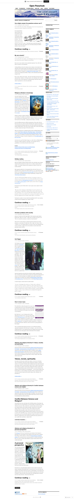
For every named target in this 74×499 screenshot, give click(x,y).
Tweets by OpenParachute (41, 493)
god (29, 86)
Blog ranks (51, 8)
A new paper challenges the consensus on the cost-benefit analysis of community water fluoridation (53, 103)
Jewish (18, 381)
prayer (27, 381)
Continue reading (22, 49)
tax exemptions (29, 338)
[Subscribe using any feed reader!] (49, 171)
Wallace (33, 338)
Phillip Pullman (25, 154)
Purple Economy (22, 338)
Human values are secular (50, 123)
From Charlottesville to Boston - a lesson (52, 121)
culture (20, 206)
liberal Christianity (22, 235)
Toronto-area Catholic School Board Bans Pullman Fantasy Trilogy (30, 133)
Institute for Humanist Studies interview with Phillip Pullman (25, 146)
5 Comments (41, 296)
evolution (19, 152)
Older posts (17, 487)
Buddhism (34, 378)
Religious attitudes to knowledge (24, 93)
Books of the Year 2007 (22, 181)
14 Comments (41, 336)
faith (27, 86)
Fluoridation (22, 8)
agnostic (19, 151)
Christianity (22, 51)
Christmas (21, 208)
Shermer (36, 482)
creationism (36, 151)
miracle (21, 88)
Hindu (29, 380)
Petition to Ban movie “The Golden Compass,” (28, 131)
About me (37, 8)
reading (32, 208)
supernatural (32, 51)
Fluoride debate (29, 8)
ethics (18, 235)
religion (26, 51)
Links (42, 8)
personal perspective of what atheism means (27, 348)
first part (18, 433)
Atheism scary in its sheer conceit (32, 71)
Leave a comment (27, 160)
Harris (26, 481)
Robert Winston (39, 277)
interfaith (32, 206)
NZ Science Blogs (51, 141)
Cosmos (16, 265)
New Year (29, 208)
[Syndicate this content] (46, 141)
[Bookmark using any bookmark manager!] (55, 170)
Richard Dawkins (34, 277)
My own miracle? (19, 55)
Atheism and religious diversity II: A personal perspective (25, 428)
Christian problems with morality (24, 212)
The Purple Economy (21, 316)
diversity (16, 152)
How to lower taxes (20, 302)
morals (27, 235)
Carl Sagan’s (22, 244)
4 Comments (41, 86)
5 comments (27, 240)
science (28, 51)
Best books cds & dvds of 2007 (28, 172)
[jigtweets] (49, 167)
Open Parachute (37, 5)
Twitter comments (42, 492)
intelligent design (27, 152)
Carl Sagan (18, 239)
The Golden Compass (18, 99)
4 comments (27, 56)
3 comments (27, 24)
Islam (15, 381)
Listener (26, 208)
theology (20, 153)
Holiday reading (19, 159)
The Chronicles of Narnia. (25, 111)
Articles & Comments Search (50, 159)
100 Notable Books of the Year (27, 180)
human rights (32, 380)
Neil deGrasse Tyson (19, 278)
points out (19, 321)
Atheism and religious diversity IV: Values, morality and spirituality (29, 343)
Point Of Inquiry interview (38, 278)
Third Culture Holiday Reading (20, 174)
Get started (46, 1)
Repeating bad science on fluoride (51, 124)
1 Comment (41, 421)
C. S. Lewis (18, 112)
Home (16, 8)
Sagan (25, 297)
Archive (46, 8)
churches (18, 338)
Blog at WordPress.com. (36, 497)
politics (19, 337)
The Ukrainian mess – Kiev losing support (52, 94)
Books (18, 208)
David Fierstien (51, 45)
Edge (24, 208)
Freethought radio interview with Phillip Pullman (23, 148)
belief (21, 86)
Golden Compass (20, 154)
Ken (49, 32)
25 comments (27, 214)
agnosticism (23, 151)
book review (32, 204)
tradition (32, 381)
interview (24, 100)
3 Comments (41, 51)
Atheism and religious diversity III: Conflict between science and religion (29, 386)
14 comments (27, 303)
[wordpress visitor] (17, 492)
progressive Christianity (32, 235)
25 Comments (41, 232)
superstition (36, 51)
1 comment (26, 388)
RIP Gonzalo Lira (53, 78)
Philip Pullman (17, 101)
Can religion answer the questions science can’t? (28, 23)
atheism (19, 51)
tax (26, 338)
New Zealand (21, 381)
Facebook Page (49, 25)
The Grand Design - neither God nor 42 (52, 127)
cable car (18, 88)
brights (35, 204)
